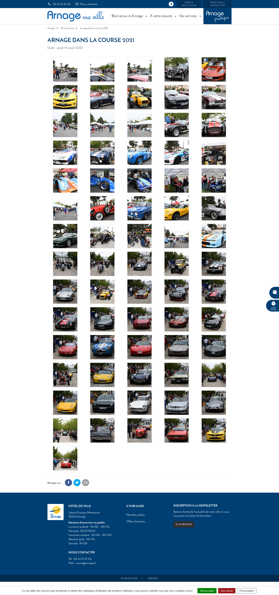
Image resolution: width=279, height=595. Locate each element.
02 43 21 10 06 (61, 4)
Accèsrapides (273, 309)
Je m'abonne (184, 524)
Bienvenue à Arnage (127, 15)
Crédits (153, 578)
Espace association (188, 4)
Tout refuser (227, 590)
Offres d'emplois (135, 521)
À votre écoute (161, 15)
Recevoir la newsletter (217, 4)
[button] (65, 69)
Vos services (188, 15)
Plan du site (129, 578)
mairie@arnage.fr (86, 563)
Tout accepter (207, 590)
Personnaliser (246, 590)
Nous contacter (89, 4)
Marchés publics (135, 515)
